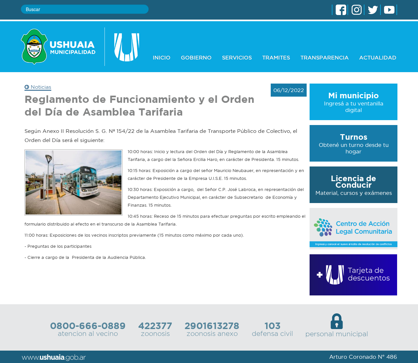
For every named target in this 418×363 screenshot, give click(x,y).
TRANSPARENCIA (324, 57)
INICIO (161, 57)
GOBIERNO (196, 57)
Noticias (40, 87)
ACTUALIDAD (377, 57)
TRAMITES (276, 57)
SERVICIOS (237, 57)
